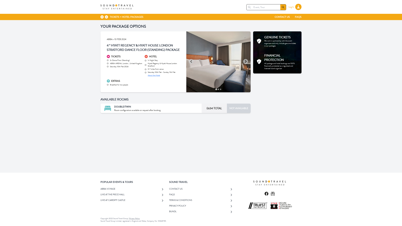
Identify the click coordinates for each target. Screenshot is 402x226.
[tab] (216, 89)
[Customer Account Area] (298, 7)
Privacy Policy (134, 218)
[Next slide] (245, 61)
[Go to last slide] (191, 61)
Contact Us (282, 17)
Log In (291, 6)
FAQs (298, 17)
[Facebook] (266, 194)
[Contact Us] (273, 194)
